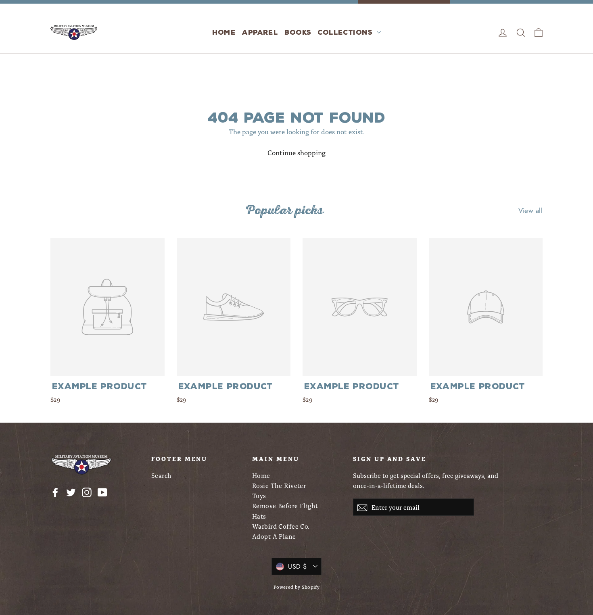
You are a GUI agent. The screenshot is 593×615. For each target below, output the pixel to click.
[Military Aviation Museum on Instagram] (87, 491)
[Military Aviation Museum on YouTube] (102, 491)
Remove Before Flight (285, 505)
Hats (259, 516)
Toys (259, 495)
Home (224, 32)
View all (530, 210)
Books (297, 32)
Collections (346, 32)
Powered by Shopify (297, 587)
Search (161, 475)
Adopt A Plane (274, 536)
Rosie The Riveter (279, 485)
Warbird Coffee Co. (281, 526)
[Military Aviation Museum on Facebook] (55, 491)
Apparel (260, 32)
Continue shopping (296, 152)
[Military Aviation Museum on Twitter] (71, 491)
